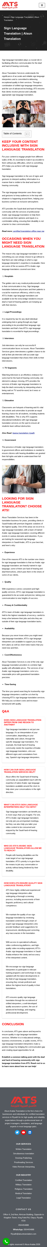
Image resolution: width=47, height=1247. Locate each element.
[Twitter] (17, 1132)
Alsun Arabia (30, 1244)
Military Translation (23, 1184)
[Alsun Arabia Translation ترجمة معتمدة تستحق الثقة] (10, 5)
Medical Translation (23, 1193)
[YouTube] (23, 1132)
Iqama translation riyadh (24, 433)
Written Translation (23, 1149)
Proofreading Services (23, 1162)
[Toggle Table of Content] (26, 134)
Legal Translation (23, 1198)
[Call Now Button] (6, 1241)
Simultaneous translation (23, 1153)
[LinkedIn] (29, 1132)
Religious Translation (23, 1189)
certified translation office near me (28, 231)
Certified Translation (23, 1180)
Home (6, 17)
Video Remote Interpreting (23, 1167)
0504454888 (29, 1229)
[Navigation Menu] (42, 5)
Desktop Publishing (23, 1158)
